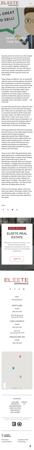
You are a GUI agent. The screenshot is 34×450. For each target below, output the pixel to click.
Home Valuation (15, 408)
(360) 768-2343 (17, 343)
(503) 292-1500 (17, 311)
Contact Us (24, 403)
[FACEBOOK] (10, 289)
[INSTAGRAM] (15, 289)
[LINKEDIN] (19, 289)
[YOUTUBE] (24, 289)
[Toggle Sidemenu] (30, 4)
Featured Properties (15, 403)
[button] (17, 259)
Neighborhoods (15, 406)
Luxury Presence (7, 441)
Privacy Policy (22, 441)
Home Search (15, 410)
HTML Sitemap (15, 412)
